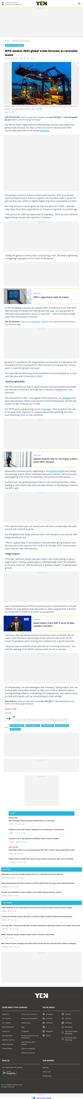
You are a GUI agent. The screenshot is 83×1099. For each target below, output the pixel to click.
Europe (47, 409)
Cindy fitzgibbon (17, 725)
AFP (25, 58)
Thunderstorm (47, 725)
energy (65, 397)
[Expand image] (77, 64)
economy (44, 130)
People (4, 911)
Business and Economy (21, 41)
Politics (12, 824)
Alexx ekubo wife (32, 725)
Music (11, 853)
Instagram (36, 321)
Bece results (15, 729)
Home (7, 41)
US (3, 938)
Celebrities (12, 862)
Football (12, 842)
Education (5, 929)
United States (57, 471)
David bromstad (62, 725)
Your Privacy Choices (43, 1098)
